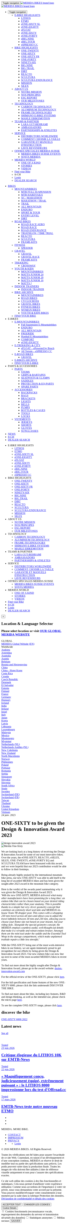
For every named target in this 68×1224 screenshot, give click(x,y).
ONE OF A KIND (31, 162)
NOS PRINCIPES (31, 94)
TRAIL (25, 203)
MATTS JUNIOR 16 (32, 280)
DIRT (24, 71)
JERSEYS (26, 422)
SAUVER (15, 1221)
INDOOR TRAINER (32, 289)
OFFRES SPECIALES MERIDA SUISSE (37, 151)
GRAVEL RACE (30, 256)
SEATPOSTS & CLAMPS (35, 377)
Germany (6, 697)
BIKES (12, 186)
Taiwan (5, 800)
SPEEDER (27, 248)
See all (4, 1033)
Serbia (4, 773)
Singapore (6, 776)
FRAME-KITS (29, 242)
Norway (5, 759)
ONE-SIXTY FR (30, 56)
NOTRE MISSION (31, 91)
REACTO (26, 74)
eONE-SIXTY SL (30, 24)
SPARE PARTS (29, 386)
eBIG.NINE (27, 38)
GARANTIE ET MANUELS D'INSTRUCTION (37, 143)
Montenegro (7, 738)
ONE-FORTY (28, 59)
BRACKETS (28, 398)
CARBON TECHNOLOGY (36, 106)
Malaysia (6, 732)
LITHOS (26, 18)
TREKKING (21, 262)
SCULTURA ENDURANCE (37, 80)
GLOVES (26, 428)
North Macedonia (10, 756)
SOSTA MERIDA (31, 156)
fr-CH (11, 604)
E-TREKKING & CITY (27, 345)
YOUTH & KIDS (24, 268)
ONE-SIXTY (28, 53)
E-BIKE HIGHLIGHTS (27, 15)
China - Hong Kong (11, 670)
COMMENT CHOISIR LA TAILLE (40, 139)
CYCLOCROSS (30, 301)
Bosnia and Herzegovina (14, 664)
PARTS (19, 369)
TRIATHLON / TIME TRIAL (37, 233)
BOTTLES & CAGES (33, 410)
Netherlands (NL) (10, 744)
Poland (5, 764)
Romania (6, 770)
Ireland (5, 708)
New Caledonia (9, 750)
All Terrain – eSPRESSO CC (36, 351)
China (4, 667)
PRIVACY (13, 1140)
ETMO (25, 21)
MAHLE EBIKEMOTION (35, 118)
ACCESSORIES (24, 389)
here (62, 976)
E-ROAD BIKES (24, 354)
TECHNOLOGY (24, 103)
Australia (6, 655)
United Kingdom (10, 809)
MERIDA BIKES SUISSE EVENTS (41, 153)
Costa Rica (7, 673)
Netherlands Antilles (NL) (14, 747)
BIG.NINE (27, 65)
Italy (3, 714)
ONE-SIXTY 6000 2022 (14, 1019)
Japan (4, 717)
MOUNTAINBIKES (26, 189)
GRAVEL (20, 251)
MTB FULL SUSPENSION (36, 192)
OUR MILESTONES (32, 100)
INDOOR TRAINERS (27, 286)
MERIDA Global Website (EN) (17, 643)
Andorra (5, 649)
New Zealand (8, 753)
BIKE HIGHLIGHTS (26, 47)
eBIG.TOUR (28, 41)
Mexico (5, 735)
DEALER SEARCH (26, 180)
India (4, 705)
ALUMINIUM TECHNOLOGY (38, 109)
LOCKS (25, 416)
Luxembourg (8, 729)
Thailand (6, 803)
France (4, 694)
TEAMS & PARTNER (27, 121)
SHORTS (26, 425)
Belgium (5, 661)
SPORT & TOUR (30, 212)
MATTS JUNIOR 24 (32, 274)
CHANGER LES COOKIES (37, 1204)
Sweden (5, 791)
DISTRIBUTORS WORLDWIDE (39, 136)
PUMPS (25, 407)
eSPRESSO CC (29, 44)
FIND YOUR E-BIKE (26, 363)
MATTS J (26, 283)
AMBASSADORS (31, 127)
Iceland (5, 703)
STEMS (25, 372)
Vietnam (5, 812)
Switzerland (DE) (10, 794)
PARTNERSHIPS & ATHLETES (39, 130)
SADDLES (27, 380)
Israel (4, 711)
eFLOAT (26, 30)
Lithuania (6, 726)
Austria (5, 658)
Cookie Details (10, 1208)
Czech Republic (9, 679)
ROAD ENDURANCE (33, 230)
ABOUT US (21, 89)
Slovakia (5, 779)
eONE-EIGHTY (30, 27)
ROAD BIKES (23, 221)
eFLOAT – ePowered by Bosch (37, 348)
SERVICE (20, 133)
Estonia (5, 688)
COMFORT (27, 339)
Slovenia (5, 782)
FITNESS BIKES (30, 307)
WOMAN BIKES (30, 310)
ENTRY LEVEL (30, 215)
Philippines (7, 762)
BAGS (24, 395)
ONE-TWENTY (30, 50)
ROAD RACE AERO (33, 224)
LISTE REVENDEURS (34, 148)
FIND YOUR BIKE (25, 315)
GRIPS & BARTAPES (33, 374)
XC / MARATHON (31, 197)
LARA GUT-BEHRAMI (34, 124)
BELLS (25, 404)
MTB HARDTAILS (32, 194)
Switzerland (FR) (10, 797)
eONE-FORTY (29, 35)
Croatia (5, 676)
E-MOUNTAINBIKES (27, 321)
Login (18, 177)
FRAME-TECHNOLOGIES (36, 112)
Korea (4, 720)
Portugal (5, 767)
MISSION (26, 83)
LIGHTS (26, 401)
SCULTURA (28, 77)
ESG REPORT (29, 97)
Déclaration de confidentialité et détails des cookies (27, 1198)
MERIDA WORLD (25, 159)
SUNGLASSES (29, 431)
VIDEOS (26, 168)
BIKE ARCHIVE (24, 292)
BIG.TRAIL (27, 68)
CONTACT (14, 1134)
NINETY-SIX (28, 62)
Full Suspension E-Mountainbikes (38, 324)
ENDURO (27, 209)
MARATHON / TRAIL (33, 200)
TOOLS (25, 413)
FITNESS (20, 245)
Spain (4, 788)
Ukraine (5, 806)
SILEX (25, 86)
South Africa (8, 785)
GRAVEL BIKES (30, 304)
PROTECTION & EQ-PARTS (37, 383)
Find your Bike (22, 171)
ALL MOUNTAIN (31, 206)
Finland (5, 691)
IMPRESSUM (15, 1137)
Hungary (6, 700)
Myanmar (6, 741)
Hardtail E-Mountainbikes (34, 336)
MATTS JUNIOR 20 (32, 277)
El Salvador (7, 685)
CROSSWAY (28, 265)
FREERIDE (27, 333)
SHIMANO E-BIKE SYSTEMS (38, 115)
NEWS (12, 433)
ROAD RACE (29, 227)
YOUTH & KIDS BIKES (35, 312)
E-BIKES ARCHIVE (26, 360)
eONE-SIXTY (29, 32)
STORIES (26, 165)
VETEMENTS (23, 419)
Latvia (4, 723)
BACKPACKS (29, 392)
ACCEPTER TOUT (12, 1204)
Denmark (6, 682)
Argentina (6, 652)
